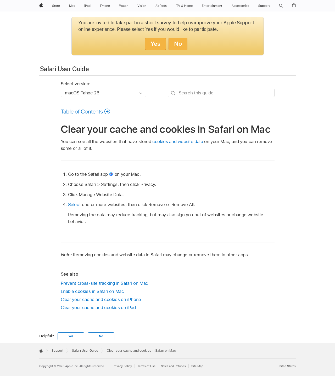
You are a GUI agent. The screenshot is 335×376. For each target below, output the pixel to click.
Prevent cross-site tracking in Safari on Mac (104, 283)
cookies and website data (177, 141)
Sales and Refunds (173, 366)
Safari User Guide (64, 69)
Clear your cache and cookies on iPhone (101, 299)
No (178, 43)
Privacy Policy (122, 366)
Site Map (197, 366)
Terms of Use (146, 366)
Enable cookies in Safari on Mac (92, 291)
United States (286, 366)
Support (57, 350)
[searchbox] (221, 93)
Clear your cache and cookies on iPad (98, 307)
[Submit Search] (173, 93)
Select (74, 204)
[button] (281, 6)
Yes (155, 43)
